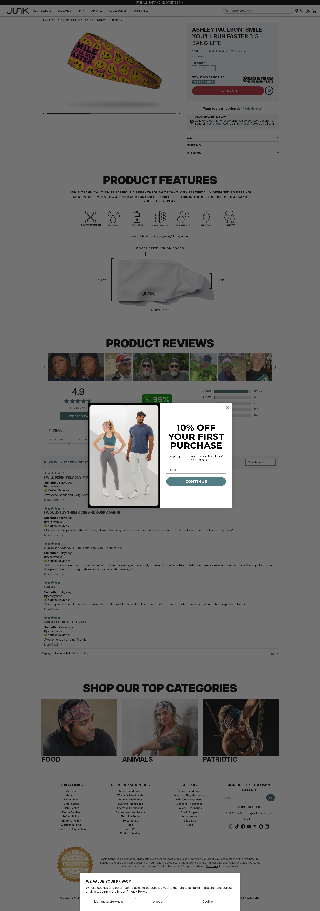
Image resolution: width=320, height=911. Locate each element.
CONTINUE (196, 481)
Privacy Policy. (136, 891)
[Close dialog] (227, 407)
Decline (207, 901)
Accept (158, 901)
